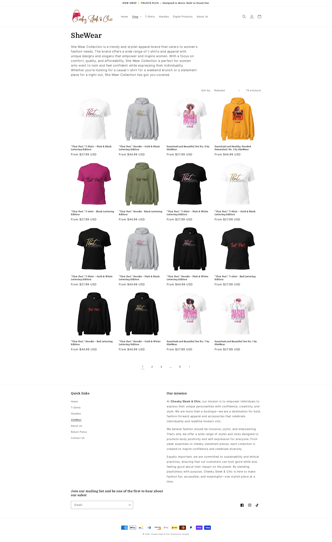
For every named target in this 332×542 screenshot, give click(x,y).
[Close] (210, 191)
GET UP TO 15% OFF (166, 341)
